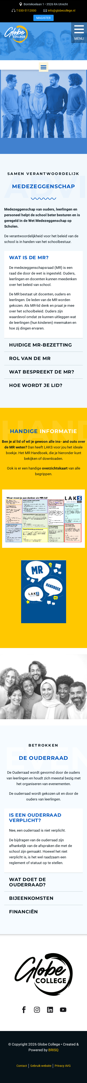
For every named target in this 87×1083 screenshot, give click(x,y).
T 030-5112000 (26, 10)
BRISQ (53, 1050)
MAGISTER (43, 18)
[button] (43, 67)
